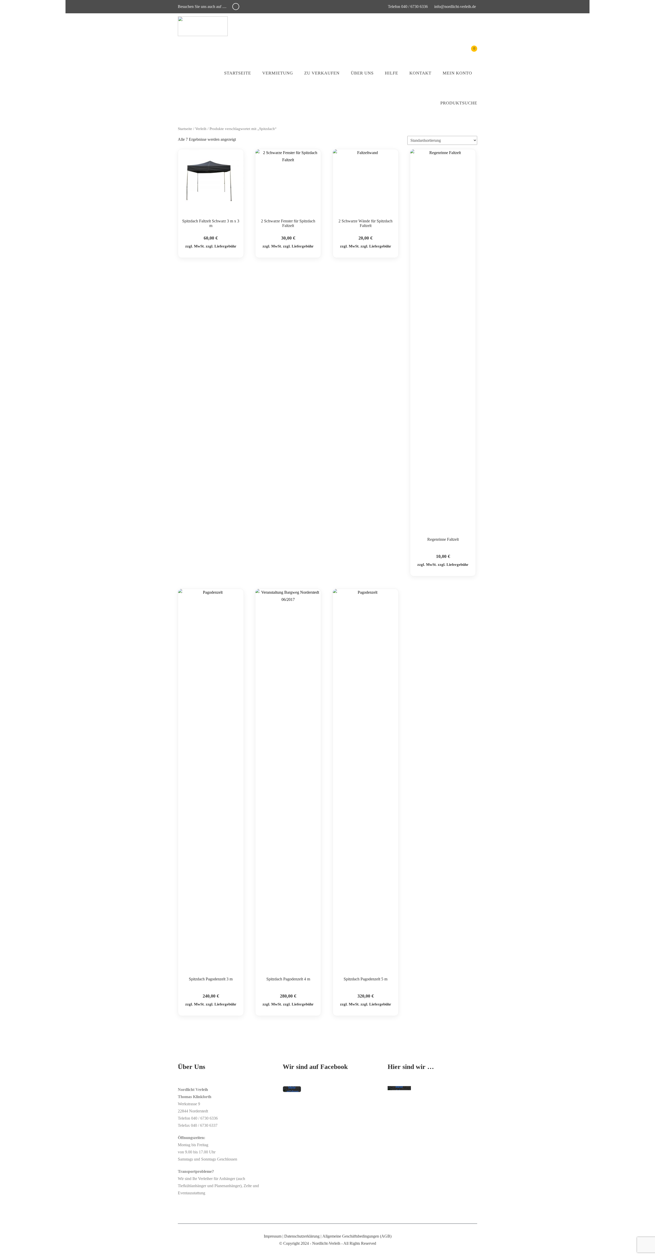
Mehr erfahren (293, 1089)
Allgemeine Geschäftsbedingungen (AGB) (356, 1236)
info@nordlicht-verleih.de (455, 6)
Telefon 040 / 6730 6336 (407, 6)
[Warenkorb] (470, 52)
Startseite (237, 73)
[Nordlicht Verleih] (203, 26)
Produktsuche (458, 103)
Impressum (272, 1236)
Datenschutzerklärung (302, 1236)
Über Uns (362, 73)
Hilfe (391, 73)
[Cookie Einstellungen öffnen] (11, 1249)
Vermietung (277, 73)
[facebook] (235, 6)
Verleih (200, 129)
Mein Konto (457, 73)
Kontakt (420, 73)
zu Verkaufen (322, 73)
